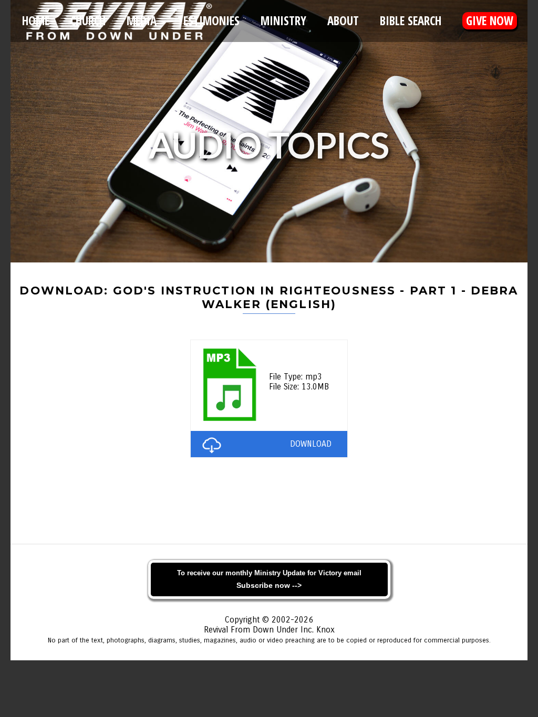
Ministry (283, 21)
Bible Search (410, 21)
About (343, 21)
